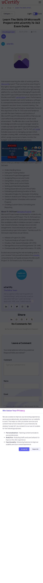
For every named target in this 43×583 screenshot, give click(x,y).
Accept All (24, 449)
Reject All (35, 449)
